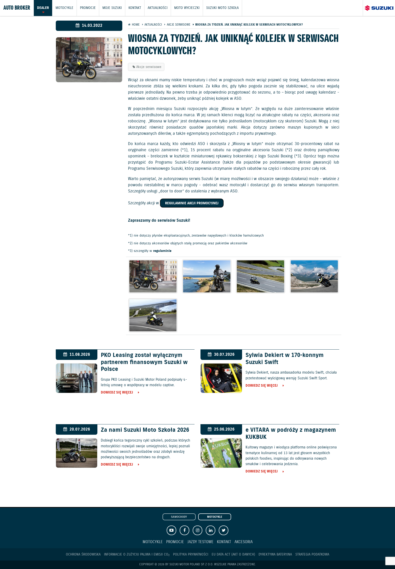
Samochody (179, 517)
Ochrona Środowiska (83, 554)
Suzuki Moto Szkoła (222, 8)
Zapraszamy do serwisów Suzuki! (159, 220)
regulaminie (162, 250)
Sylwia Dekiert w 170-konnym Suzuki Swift (285, 358)
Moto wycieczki (187, 8)
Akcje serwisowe (148, 67)
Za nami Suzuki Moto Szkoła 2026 (145, 430)
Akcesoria (244, 542)
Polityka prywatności (190, 554)
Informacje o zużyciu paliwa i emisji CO (137, 554)
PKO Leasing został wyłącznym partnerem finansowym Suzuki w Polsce (144, 362)
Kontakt (134, 8)
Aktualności (158, 8)
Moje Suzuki (112, 8)
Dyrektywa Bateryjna (275, 554)
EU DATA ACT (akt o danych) (233, 554)
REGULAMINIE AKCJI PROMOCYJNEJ (192, 203)
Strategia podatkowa (312, 554)
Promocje (88, 8)
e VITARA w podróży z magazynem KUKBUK (291, 433)
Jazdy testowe (200, 542)
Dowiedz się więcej (117, 392)
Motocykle (64, 8)
